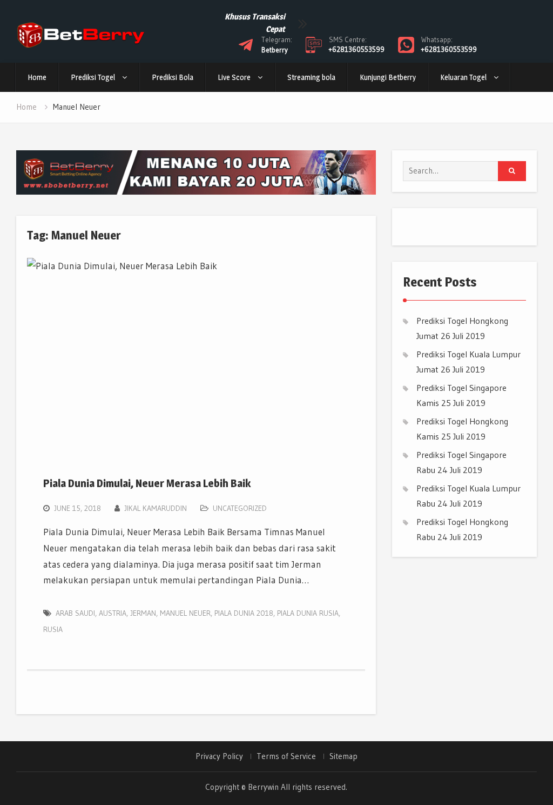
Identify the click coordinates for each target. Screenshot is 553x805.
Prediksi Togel (93, 77)
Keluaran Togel (463, 77)
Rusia (53, 629)
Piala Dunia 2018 (243, 613)
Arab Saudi (75, 613)
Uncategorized (240, 508)
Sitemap (343, 756)
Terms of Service (286, 756)
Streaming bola (311, 77)
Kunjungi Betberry (388, 77)
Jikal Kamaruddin (155, 508)
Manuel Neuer (185, 613)
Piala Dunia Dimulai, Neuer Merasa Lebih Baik (147, 483)
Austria (112, 613)
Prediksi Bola (172, 77)
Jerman (143, 613)
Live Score (234, 77)
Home (37, 77)
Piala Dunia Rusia (308, 613)
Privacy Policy (219, 756)
